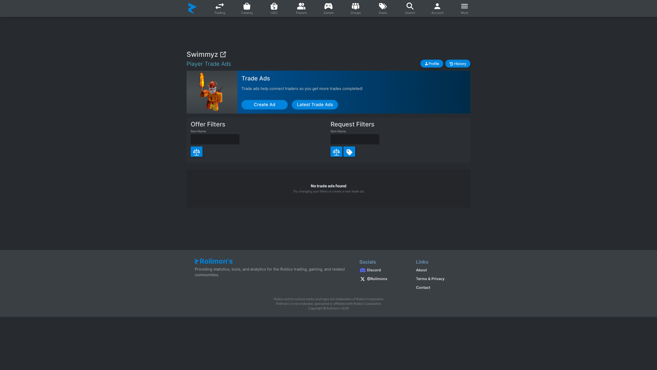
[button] (431, 64)
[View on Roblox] (222, 54)
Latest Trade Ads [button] (315, 104)
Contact (423, 287)
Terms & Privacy (430, 278)
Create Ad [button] (264, 104)
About (421, 270)
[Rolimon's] (192, 8)
